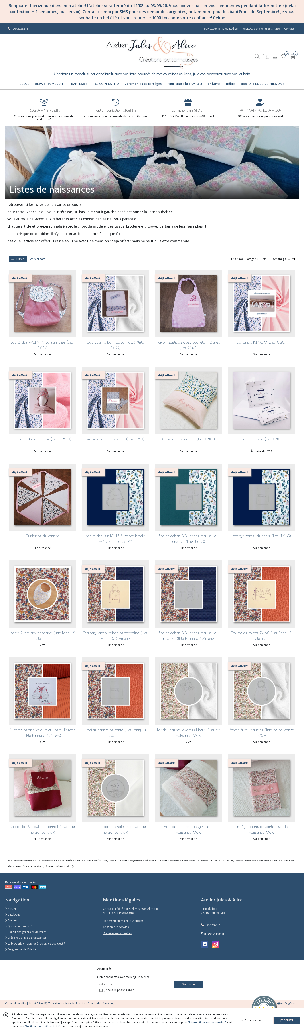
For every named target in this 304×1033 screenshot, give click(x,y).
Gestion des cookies (116, 927)
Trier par (237, 259)
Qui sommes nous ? (19, 926)
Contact (289, 29)
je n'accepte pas (251, 1020)
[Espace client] (274, 56)
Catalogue (13, 914)
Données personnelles (117, 933)
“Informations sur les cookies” (207, 1022)
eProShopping (105, 1003)
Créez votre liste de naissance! (26, 938)
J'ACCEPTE (286, 1020)
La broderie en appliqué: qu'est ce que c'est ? (36, 943)
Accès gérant (288, 1003)
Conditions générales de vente (26, 932)
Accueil (11, 909)
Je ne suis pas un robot (119, 990)
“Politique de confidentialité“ (42, 1026)
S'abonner (188, 984)
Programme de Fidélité (21, 949)
